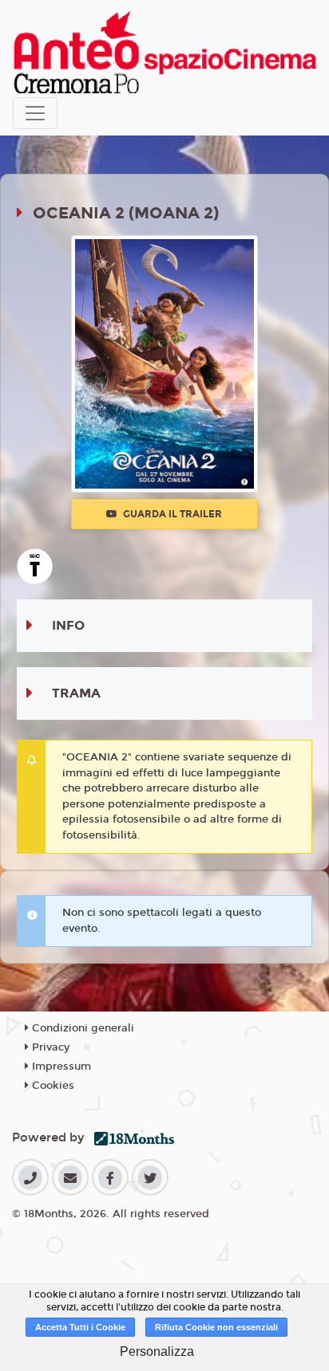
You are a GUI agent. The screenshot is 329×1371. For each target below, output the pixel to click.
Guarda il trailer (171, 514)
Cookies (51, 1085)
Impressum (60, 1066)
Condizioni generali (81, 1028)
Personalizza (157, 1351)
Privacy (49, 1047)
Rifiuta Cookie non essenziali (216, 1327)
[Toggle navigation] (35, 113)
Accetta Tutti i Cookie (80, 1327)
